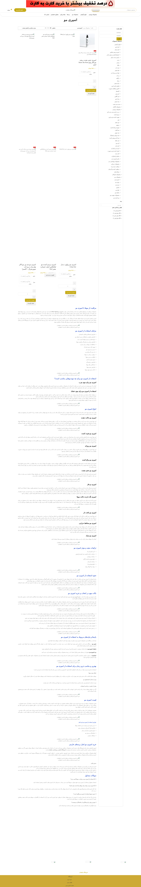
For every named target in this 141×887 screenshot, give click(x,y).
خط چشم (117, 70)
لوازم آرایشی (118, 44)
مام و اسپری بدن (115, 158)
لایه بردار (117, 153)
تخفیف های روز (19, 10)
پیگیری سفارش (135, 836)
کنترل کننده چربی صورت (113, 151)
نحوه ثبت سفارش (135, 831)
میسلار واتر (116, 171)
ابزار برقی (117, 49)
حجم (94, 72)
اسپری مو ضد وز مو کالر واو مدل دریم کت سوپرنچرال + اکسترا (27, 267)
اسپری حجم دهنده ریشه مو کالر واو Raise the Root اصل (87, 62)
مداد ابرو (117, 99)
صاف (90, 74)
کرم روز (117, 143)
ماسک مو (117, 192)
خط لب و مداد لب (115, 73)
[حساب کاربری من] (5, 10)
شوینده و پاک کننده (114, 127)
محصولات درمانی (115, 164)
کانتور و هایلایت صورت (114, 88)
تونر (118, 119)
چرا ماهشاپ (136, 847)
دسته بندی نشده (117, 104)
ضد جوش (117, 132)
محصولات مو (118, 177)
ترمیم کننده (116, 114)
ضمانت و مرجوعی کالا (134, 838)
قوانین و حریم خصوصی (133, 852)
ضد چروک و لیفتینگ (114, 135)
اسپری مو (117, 179)
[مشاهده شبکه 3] (41, 28)
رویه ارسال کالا (135, 833)
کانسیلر (117, 91)
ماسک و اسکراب (115, 156)
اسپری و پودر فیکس (114, 52)
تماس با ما (136, 845)
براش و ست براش (115, 57)
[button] (50, 275)
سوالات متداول (135, 850)
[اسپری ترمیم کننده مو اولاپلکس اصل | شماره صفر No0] (47, 89)
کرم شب (117, 145)
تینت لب (117, 67)
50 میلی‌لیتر (118, 210)
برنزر (118, 60)
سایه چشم (116, 83)
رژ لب (118, 75)
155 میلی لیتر (117, 215)
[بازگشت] (79, 19)
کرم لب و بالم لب (115, 148)
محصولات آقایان (117, 107)
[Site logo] (70, 10)
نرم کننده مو (116, 198)
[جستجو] (95, 10)
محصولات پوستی (117, 109)
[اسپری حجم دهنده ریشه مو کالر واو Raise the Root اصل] (87, 41)
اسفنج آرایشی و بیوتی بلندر (113, 54)
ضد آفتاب (117, 130)
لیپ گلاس (117, 96)
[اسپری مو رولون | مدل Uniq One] (67, 89)
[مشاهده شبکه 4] (39, 28)
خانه (92, 28)
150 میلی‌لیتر (118, 213)
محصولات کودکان (116, 174)
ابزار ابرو (117, 47)
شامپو (117, 187)
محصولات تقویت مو (114, 195)
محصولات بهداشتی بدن (113, 161)
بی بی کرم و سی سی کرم (113, 112)
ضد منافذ (117, 140)
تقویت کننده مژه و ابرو (114, 117)
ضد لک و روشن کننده (114, 138)
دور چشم (117, 122)
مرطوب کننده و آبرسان (113, 169)
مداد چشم (117, 101)
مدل (34, 282)
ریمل (118, 80)
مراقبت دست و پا (115, 166)
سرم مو (117, 185)
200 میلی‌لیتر (118, 218)
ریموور (117, 125)
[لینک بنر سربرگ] (70, 3)
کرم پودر (117, 93)
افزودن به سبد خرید (91, 90)
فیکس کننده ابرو (115, 86)
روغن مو (117, 182)
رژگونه (117, 78)
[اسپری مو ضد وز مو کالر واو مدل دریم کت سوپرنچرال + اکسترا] (27, 89)
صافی (119, 38)
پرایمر (118, 62)
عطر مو (117, 190)
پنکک (118, 65)
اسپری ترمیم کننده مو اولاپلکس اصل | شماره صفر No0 (48, 267)
